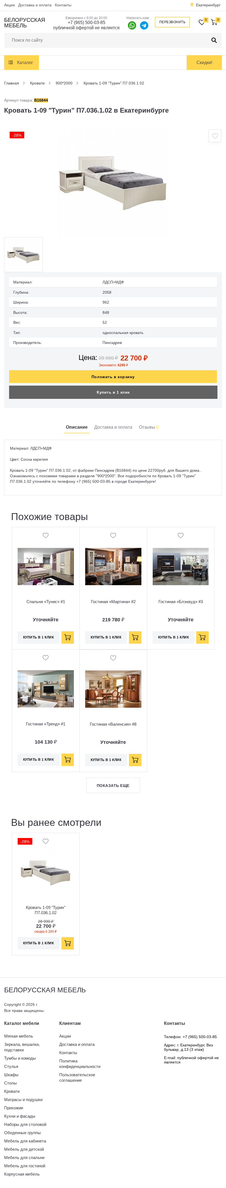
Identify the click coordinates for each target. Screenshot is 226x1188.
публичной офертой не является (86, 27)
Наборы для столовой (25, 1124)
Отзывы (149, 427)
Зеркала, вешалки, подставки (22, 1047)
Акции (9, 5)
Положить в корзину (113, 377)
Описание (77, 427)
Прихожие (13, 1107)
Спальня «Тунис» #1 (45, 601)
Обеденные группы (22, 1132)
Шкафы (11, 1074)
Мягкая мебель (18, 1036)
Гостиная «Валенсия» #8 (113, 724)
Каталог (25, 62)
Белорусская (24, 22)
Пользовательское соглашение (77, 1077)
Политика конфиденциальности (79, 1064)
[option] (113, 182)
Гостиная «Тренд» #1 (45, 724)
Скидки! (204, 62)
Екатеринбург (208, 5)
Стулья (11, 1066)
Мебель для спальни (24, 1157)
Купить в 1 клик (113, 392)
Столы (10, 1083)
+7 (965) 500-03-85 (86, 22)
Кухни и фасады (19, 1116)
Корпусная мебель (22, 1174)
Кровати (12, 1091)
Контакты (63, 5)
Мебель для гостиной (24, 1165)
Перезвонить (172, 22)
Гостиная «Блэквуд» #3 (180, 601)
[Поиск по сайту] (214, 40)
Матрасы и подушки (23, 1099)
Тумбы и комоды (20, 1058)
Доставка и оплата (35, 5)
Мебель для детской (24, 1149)
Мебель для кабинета (25, 1141)
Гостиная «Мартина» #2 (113, 601)
